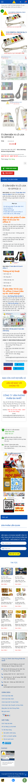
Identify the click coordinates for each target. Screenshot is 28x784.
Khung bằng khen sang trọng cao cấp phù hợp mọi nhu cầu (6, 647)
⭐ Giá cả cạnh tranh (8, 739)
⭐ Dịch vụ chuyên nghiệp (9, 736)
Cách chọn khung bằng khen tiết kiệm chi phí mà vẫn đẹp (6, 625)
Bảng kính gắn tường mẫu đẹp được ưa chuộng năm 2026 (21, 647)
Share (9, 364)
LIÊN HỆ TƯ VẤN (14, 554)
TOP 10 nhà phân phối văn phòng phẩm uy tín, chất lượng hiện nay (6, 581)
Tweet (20, 364)
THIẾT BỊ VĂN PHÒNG (14, 5)
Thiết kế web (11, 776)
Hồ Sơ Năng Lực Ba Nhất (9, 726)
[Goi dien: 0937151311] (25, 780)
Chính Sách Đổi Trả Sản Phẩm (10, 702)
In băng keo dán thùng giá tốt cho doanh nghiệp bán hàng (20, 603)
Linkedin (19, 368)
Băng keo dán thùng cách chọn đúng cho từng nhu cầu (21, 625)
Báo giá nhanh (6, 711)
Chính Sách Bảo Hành (8, 699)
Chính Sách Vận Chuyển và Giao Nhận (12, 705)
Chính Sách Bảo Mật (7, 695)
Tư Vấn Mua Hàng (7, 729)
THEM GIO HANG (11, 168)
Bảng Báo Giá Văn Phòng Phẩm (10, 708)
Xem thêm (4, 584)
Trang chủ (4, 5)
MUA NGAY (9, 173)
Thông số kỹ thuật (9, 210)
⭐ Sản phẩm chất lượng (9, 733)
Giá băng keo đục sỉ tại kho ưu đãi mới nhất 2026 (6, 603)
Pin (8, 368)
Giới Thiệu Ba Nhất (7, 723)
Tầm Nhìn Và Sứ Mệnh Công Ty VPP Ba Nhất (20, 581)
